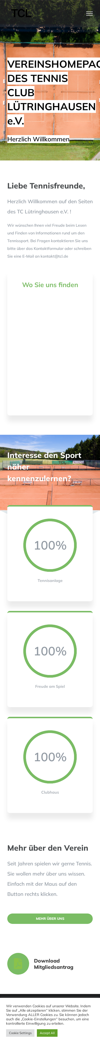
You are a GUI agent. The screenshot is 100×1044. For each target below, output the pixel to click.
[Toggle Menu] (89, 13)
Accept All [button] (47, 1033)
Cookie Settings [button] (20, 1033)
